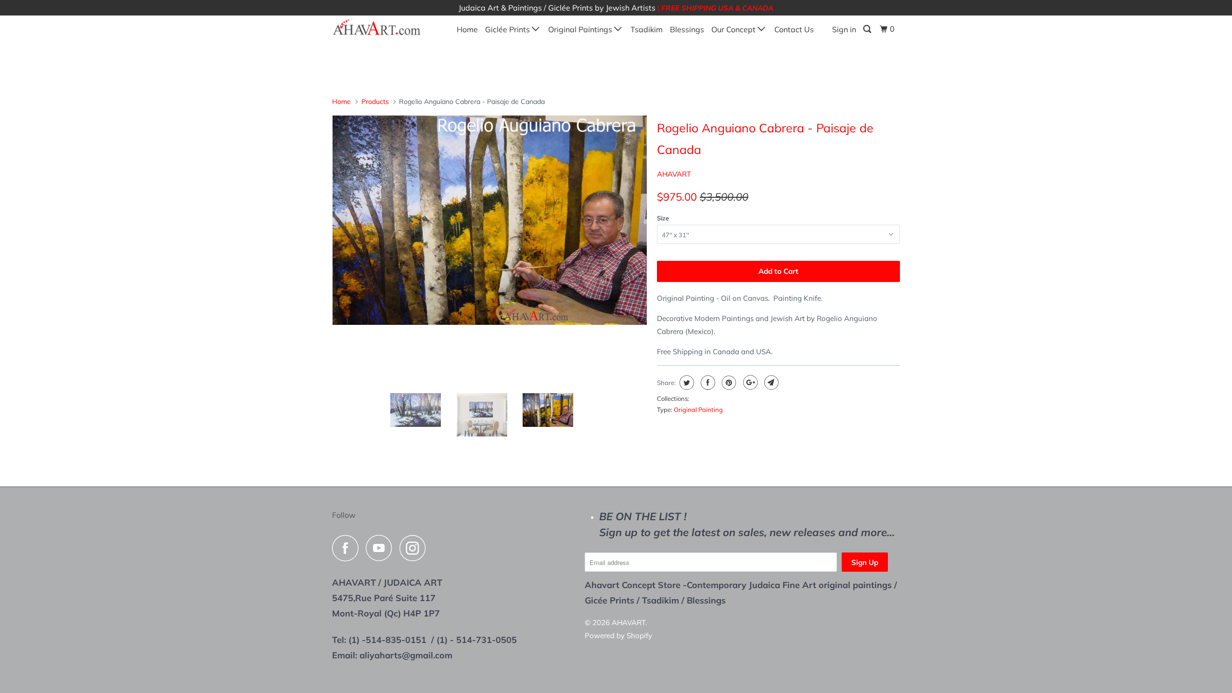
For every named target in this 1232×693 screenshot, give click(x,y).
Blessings (687, 29)
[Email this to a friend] (770, 382)
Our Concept (734, 29)
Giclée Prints (508, 29)
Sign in (844, 29)
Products (375, 101)
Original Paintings (581, 29)
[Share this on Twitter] (685, 382)
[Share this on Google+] (749, 382)
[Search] (867, 29)
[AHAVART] (381, 27)
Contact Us (794, 29)
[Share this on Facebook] (706, 382)
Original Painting (698, 409)
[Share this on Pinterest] (727, 382)
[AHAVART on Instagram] (415, 548)
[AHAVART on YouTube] (382, 548)
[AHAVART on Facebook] (348, 548)
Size (663, 218)
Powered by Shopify (618, 635)
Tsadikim (646, 29)
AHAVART (674, 174)
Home (467, 29)
